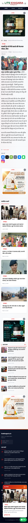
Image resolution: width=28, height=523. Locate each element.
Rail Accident (6, 150)
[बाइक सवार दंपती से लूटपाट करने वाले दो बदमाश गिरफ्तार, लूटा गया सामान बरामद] (14, 218)
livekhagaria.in (6, 434)
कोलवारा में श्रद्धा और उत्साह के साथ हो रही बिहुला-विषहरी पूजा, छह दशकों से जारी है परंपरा (16, 349)
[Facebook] (3, 157)
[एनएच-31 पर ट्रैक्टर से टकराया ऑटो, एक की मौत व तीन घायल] (14, 246)
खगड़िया (6, 8)
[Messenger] (19, 157)
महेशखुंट (5, 41)
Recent (13, 8)
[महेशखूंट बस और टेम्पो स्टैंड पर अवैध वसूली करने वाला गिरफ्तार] (14, 300)
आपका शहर (20, 8)
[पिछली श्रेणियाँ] (1, 8)
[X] (7, 157)
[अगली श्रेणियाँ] (27, 8)
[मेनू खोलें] (25, 3)
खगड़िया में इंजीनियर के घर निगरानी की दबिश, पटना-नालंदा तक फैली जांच (16, 387)
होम (2, 41)
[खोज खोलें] (2, 3)
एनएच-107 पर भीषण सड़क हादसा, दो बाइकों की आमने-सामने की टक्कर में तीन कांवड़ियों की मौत (17, 369)
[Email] (15, 157)
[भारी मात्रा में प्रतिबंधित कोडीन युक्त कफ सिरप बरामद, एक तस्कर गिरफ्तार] (14, 273)
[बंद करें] (24, 487)
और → (25, 345)
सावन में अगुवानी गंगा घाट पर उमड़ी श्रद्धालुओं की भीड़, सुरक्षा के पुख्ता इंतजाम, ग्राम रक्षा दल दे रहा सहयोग (16, 359)
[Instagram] (3, 161)
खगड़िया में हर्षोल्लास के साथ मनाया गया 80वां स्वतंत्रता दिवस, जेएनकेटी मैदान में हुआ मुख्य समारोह (17, 378)
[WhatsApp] (23, 157)
